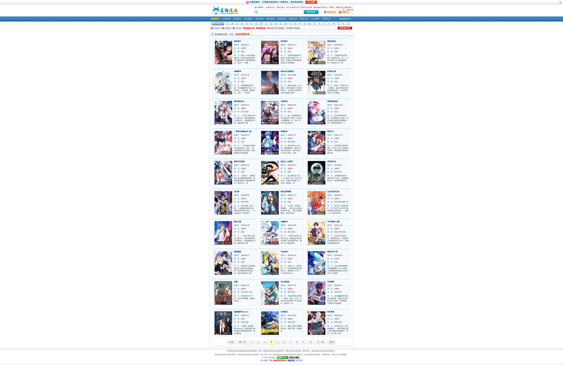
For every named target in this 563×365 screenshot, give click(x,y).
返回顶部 (299, 360)
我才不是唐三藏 (292, 7)
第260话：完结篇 (271, 63)
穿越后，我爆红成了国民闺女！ (341, 7)
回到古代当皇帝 (306, 7)
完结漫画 (216, 28)
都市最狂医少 (239, 101)
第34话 (321, 303)
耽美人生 (304, 19)
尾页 (331, 342)
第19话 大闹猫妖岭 (317, 213)
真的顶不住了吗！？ (316, 243)
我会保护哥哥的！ (317, 333)
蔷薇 (336, 322)
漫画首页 (215, 19)
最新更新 (262, 28)
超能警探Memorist (241, 312)
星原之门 (330, 131)
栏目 (243, 112)
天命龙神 (284, 252)
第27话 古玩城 (272, 213)
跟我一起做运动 (225, 93)
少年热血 (226, 19)
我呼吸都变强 (332, 101)
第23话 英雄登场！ (223, 273)
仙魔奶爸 (284, 222)
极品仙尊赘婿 (286, 191)
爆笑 (289, 142)
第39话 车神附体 (317, 273)
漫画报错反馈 (345, 28)
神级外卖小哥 (332, 252)
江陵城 (228, 303)
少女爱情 (315, 19)
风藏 (236, 282)
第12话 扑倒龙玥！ (317, 153)
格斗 (247, 292)
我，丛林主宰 (348, 10)
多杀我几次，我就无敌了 (275, 7)
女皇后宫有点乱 (333, 191)
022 (276, 303)
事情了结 (227, 333)
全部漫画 (238, 28)
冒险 (289, 292)
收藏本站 (345, 12)
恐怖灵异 (293, 19)
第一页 (242, 342)
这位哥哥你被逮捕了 (223, 153)
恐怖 (336, 172)
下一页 (320, 342)
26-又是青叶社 (225, 213)
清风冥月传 (331, 161)
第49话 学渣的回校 (317, 123)
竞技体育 (260, 19)
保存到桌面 (331, 12)
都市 (247, 202)
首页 (231, 34)
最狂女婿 (237, 222)
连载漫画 (227, 28)
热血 (243, 51)
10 (310, 342)
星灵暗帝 (284, 41)
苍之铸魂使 (285, 282)
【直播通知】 (319, 183)
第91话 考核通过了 (270, 93)
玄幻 (243, 292)
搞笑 (336, 202)
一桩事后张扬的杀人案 (243, 131)
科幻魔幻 (248, 19)
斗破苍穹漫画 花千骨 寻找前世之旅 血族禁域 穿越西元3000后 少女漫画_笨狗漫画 (225, 10)
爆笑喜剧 (271, 19)
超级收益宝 (331, 41)
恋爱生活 (326, 19)
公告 (276, 333)
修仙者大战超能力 (288, 71)
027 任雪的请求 (318, 63)
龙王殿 (236, 191)
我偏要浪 (237, 71)
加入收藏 (263, 360)
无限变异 (284, 101)
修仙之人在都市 (287, 161)
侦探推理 (282, 19)
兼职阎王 (237, 41)
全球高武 (284, 312)
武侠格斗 (237, 19)
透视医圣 (284, 131)
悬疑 (243, 322)
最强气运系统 (239, 161)
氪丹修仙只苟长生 (320, 7)
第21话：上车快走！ (270, 123)
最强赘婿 (237, 252)
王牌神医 (330, 282)
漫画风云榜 (250, 28)
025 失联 (274, 243)
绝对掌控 (330, 312)
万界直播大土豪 (333, 222)
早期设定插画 (319, 93)
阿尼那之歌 (331, 71)
